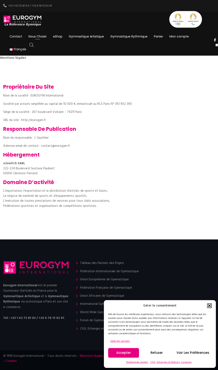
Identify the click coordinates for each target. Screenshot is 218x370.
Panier (158, 36)
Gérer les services (120, 341)
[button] (209, 306)
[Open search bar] (31, 45)
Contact (16, 36)
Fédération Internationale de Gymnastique (109, 271)
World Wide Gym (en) (95, 312)
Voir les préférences (192, 352)
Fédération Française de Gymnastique (106, 287)
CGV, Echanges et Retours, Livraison (171, 362)
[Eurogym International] (22, 21)
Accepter (123, 352)
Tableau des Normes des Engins (102, 263)
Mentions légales (91, 355)
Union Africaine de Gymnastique (102, 296)
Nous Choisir (38, 36)
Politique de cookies (137, 362)
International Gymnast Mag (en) (102, 304)
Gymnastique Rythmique (129, 36)
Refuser (157, 352)
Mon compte (179, 36)
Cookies (11, 361)
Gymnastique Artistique (86, 36)
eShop (57, 36)
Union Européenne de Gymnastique (104, 279)
